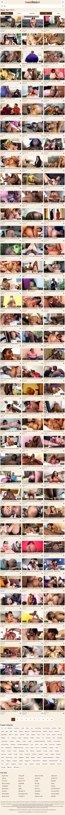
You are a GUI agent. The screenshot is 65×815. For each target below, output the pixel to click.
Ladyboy (40, 754)
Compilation (4, 741)
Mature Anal (9, 757)
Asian (27, 728)
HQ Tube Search (55, 788)
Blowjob (33, 734)
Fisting (3, 751)
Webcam (9, 767)
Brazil (48, 734)
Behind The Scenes (36, 731)
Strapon (20, 764)
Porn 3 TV (4, 781)
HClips (23, 48)
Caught (19, 738)
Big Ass (45, 731)
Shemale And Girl (53, 760)
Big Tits (11, 734)
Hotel (21, 754)
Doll (2, 747)
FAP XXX (53, 796)
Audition (54, 728)
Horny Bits (37, 791)
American (16, 728)
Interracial (27, 754)
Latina (46, 754)
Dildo (46, 744)
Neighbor (21, 757)
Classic (38, 738)
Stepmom (13, 764)
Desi (41, 744)
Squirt (7, 764)
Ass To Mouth (46, 728)
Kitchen (34, 754)
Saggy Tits (27, 760)
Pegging (8, 760)
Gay (27, 751)
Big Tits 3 (37, 788)
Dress (27, 747)
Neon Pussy (5, 788)
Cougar (24, 741)
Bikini (16, 734)
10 (51, 719)
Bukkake (3, 738)
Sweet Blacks (32, 2)
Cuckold (49, 741)
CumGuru (4, 791)
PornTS (37, 786)
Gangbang (21, 751)
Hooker (16, 754)
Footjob (9, 751)
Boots (38, 734)
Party (2, 760)
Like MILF (53, 781)
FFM (57, 747)
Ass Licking (38, 728)
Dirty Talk (51, 744)
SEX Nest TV (21, 791)
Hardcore (3, 754)
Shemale (45, 760)
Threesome (52, 764)
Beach (15, 731)
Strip (25, 764)
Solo (2, 764)
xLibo (19, 786)
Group (51, 751)
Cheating (25, 738)
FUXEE (36, 781)
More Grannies (6, 783)
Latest (19, 13)
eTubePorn (5, 786)
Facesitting (44, 747)
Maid (2, 757)
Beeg (45, 31)
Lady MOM (21, 783)
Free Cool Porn (55, 791)
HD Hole (53, 786)
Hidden (10, 754)
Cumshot (13, 744)
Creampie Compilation (39, 741)
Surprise (31, 764)
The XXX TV (21, 796)
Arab (22, 728)
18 (1, 728)
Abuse (45, 812)
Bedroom (27, 731)
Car (8, 738)
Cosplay (18, 741)
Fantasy (51, 747)
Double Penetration (18, 747)
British (54, 734)
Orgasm (39, 757)
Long (58, 13)
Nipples (33, 757)
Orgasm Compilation (48, 757)
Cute (32, 744)
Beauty (21, 731)
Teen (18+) (44, 764)
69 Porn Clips (5, 793)
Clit (43, 738)
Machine (58, 754)
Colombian (59, 738)
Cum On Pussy (4, 744)
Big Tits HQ (5, 775)
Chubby (32, 738)
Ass (32, 728)
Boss (43, 734)
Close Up (48, 738)
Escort (37, 747)
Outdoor (58, 757)
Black (27, 734)
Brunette (60, 734)
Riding (21, 760)
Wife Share (16, 767)
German (32, 751)
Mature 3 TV (21, 781)
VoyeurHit (2, 31)
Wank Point (54, 775)
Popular (7, 13)
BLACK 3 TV (54, 778)
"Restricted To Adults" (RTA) (28, 809)
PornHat (24, 31)
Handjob (57, 751)
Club (53, 738)
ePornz (4, 778)
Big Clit (51, 731)
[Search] (1, 6)
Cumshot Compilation (22, 744)
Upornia (23, 101)
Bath (2, 731)
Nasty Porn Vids (39, 775)
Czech (36, 744)
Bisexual (22, 734)
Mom (15, 757)
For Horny (21, 778)
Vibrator (59, 764)
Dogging (59, 744)
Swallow (38, 764)
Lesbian (52, 754)
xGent (52, 783)
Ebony (32, 747)
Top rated (31, 13)
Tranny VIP (21, 775)
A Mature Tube (38, 796)
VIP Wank (37, 793)
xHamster (2, 66)
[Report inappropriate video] (20, 31)
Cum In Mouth (56, 741)
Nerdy (27, 757)
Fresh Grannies (55, 793)
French (15, 751)
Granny (45, 751)
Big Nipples (4, 734)
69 (5, 728)
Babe (59, 728)
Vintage (3, 767)
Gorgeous (38, 751)
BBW (11, 731)
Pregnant (15, 760)
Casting (13, 738)
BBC (7, 731)
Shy (61, 760)
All (46, 13)
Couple (30, 741)
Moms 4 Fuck (5, 796)
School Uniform (36, 760)
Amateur (10, 728)
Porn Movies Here (23, 793)
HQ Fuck (37, 783)
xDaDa (20, 788)
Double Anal (8, 747)
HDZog (45, 241)
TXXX (1, 119)
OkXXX (1, 48)
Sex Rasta (37, 778)
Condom (12, 741)
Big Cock (57, 731)
